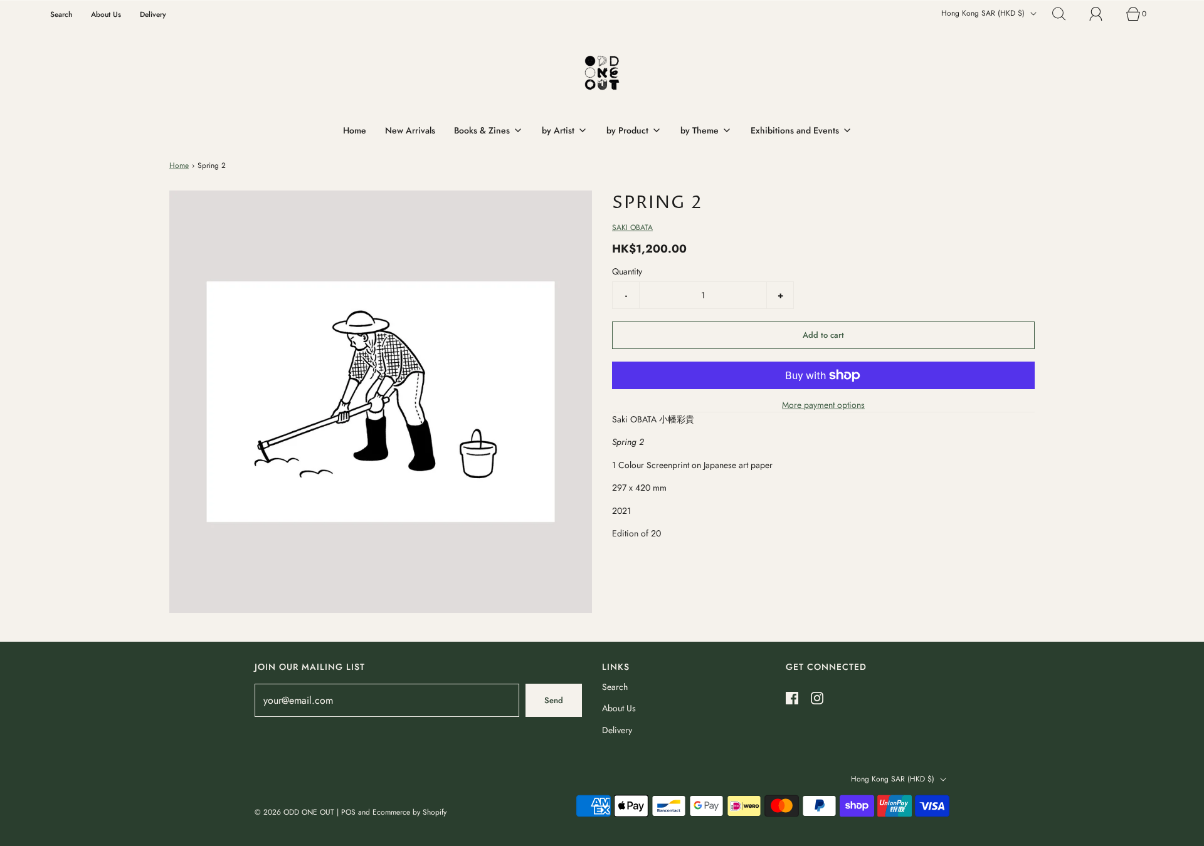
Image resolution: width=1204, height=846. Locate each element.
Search (61, 14)
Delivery (153, 14)
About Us (106, 14)
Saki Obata (632, 227)
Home (354, 130)
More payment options (823, 405)
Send (553, 700)
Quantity (627, 271)
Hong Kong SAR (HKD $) (984, 13)
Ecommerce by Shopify (409, 812)
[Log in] (1103, 14)
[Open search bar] (1066, 14)
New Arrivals (410, 130)
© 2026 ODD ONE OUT (294, 812)
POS (348, 812)
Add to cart (823, 335)
